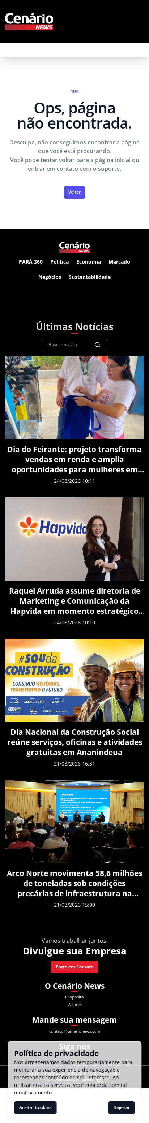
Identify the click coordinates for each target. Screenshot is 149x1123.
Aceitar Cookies (35, 1107)
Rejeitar (122, 1107)
